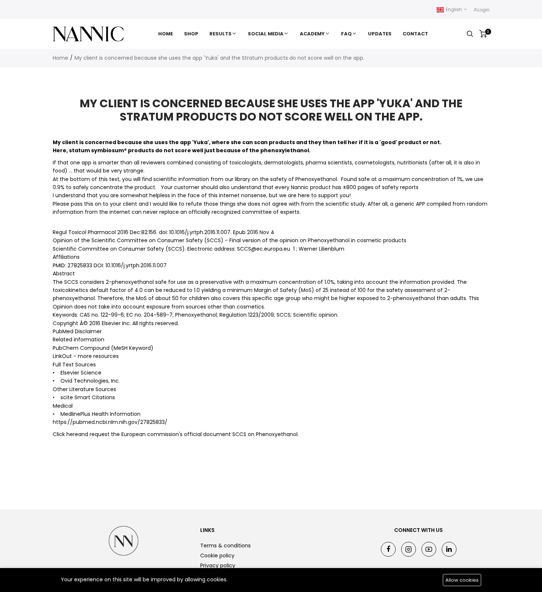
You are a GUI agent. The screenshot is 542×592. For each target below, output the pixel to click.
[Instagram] (408, 549)
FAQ (346, 33)
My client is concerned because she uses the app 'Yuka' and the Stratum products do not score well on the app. (219, 58)
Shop (191, 33)
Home (165, 33)
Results (220, 33)
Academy (312, 33)
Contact (415, 33)
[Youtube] (428, 549)
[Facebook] (388, 549)
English (454, 9)
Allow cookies (462, 580)
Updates (380, 33)
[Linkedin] (449, 549)
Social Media (266, 33)
